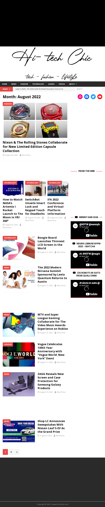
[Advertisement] (52, 24)
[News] (19, 278)
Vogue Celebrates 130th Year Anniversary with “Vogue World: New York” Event (51, 351)
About (72, 84)
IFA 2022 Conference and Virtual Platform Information (56, 207)
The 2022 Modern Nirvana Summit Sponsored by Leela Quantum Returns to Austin (52, 274)
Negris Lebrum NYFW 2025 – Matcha (88, 245)
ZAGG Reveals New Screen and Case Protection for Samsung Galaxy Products (51, 381)
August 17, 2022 (46, 252)
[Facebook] (86, 96)
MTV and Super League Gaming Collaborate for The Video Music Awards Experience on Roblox (53, 322)
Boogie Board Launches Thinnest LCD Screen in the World (51, 243)
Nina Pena (26, 155)
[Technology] (19, 248)
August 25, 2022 (11, 224)
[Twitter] (93, 96)
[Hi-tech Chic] (52, 79)
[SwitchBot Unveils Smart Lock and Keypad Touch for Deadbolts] (35, 188)
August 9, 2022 (46, 435)
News (13, 84)
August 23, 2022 (56, 217)
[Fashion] (19, 354)
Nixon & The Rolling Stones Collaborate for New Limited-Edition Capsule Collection (35, 146)
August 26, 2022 (11, 155)
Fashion (24, 84)
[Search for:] (88, 89)
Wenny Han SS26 (88, 217)
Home (4, 84)
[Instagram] (80, 96)
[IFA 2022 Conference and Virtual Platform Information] (57, 188)
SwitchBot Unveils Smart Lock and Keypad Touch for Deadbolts (35, 207)
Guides (51, 84)
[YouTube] (99, 96)
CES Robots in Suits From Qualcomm (88, 274)
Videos (62, 84)
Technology (38, 84)
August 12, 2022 (46, 332)
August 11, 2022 (46, 362)
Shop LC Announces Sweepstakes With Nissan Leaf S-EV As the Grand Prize (51, 426)
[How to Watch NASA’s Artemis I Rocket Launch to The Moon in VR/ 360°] (13, 188)
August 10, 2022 (46, 392)
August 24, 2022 (34, 217)
